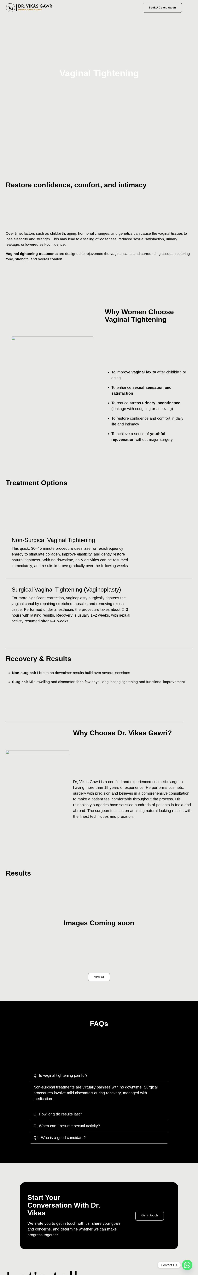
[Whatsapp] (187, 1265)
